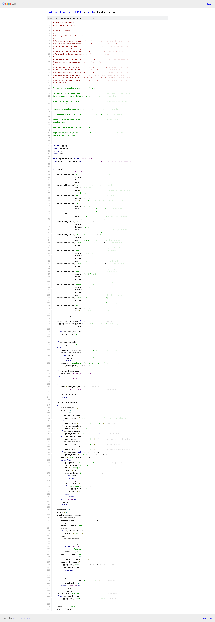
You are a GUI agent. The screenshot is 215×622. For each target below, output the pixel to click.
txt (204, 618)
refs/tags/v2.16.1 (72, 12)
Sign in (210, 4)
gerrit (50, 12)
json (211, 618)
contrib (90, 12)
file (98, 18)
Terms (28, 618)
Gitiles (15, 618)
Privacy (22, 618)
